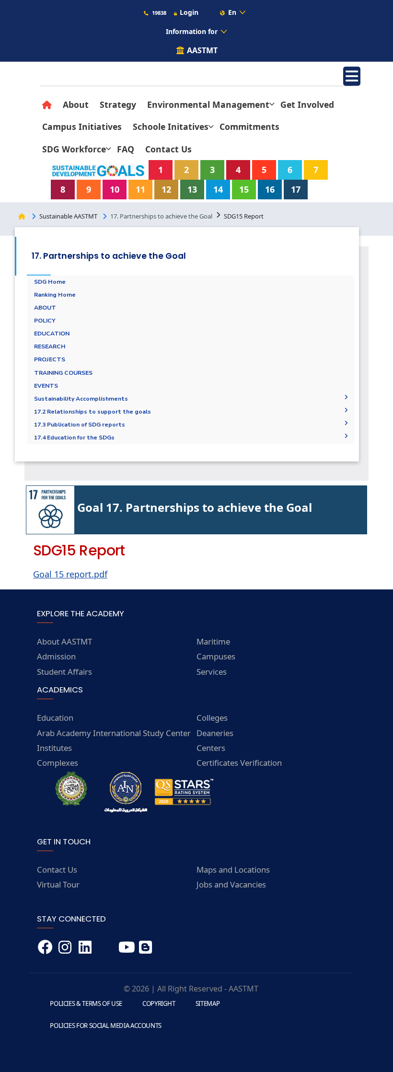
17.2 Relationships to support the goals (92, 411)
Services (211, 671)
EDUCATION (51, 333)
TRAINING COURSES (63, 373)
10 (114, 189)
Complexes (57, 762)
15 (244, 189)
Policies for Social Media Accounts (106, 1025)
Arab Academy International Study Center (114, 732)
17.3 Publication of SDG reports (79, 424)
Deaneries (214, 732)
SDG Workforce (74, 149)
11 (140, 189)
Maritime (213, 641)
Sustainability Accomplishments (81, 399)
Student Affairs (64, 671)
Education (55, 717)
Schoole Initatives (170, 126)
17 (296, 189)
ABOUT (45, 307)
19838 (158, 12)
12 (166, 189)
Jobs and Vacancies (231, 884)
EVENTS (46, 386)
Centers (210, 747)
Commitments (249, 126)
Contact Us (168, 149)
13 (192, 189)
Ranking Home (55, 295)
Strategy (118, 104)
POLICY (45, 320)
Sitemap (208, 1003)
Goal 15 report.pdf (70, 574)
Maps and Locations (233, 869)
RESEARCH (50, 346)
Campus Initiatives (82, 126)
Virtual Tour (58, 884)
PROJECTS (49, 359)
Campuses (215, 656)
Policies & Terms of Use (86, 1003)
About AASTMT (64, 641)
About (76, 104)
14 (218, 189)
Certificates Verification (239, 762)
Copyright (158, 1003)
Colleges (212, 717)
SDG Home (50, 282)
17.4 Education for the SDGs (74, 437)
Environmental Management (208, 104)
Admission (56, 656)
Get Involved (307, 104)
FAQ (125, 149)
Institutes (54, 747)
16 (270, 189)
